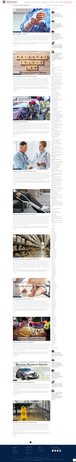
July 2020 (53, 293)
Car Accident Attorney (55, 92)
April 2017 (53, 332)
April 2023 (53, 247)
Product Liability (20, 224)
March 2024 (53, 231)
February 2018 (54, 318)
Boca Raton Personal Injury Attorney (57, 83)
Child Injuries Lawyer (55, 103)
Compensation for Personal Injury (25, 76)
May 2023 (53, 245)
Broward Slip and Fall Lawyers (27, 38)
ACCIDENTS (14, 380)
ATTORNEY (53, 71)
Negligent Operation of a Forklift (56, 164)
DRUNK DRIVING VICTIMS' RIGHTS (57, 114)
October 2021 (54, 272)
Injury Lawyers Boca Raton (56, 132)
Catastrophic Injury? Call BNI (23, 342)
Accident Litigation (34, 35)
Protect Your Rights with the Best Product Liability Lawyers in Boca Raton (57, 36)
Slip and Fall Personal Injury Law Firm (57, 202)
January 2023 (54, 251)
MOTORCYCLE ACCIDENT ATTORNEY (56, 156)
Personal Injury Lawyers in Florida (57, 187)
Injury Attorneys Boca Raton (17, 82)
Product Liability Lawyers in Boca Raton (57, 195)
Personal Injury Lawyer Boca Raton (22, 84)
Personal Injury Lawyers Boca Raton (44, 84)
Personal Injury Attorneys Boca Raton (31, 83)
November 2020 (54, 287)
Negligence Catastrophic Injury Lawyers (56, 159)
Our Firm (14, 449)
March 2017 (53, 333)
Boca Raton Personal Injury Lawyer (23, 37)
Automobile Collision (20, 122)
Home (49, 5)
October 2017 (54, 323)
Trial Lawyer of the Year (55, 211)
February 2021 (54, 283)
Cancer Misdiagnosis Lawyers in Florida (56, 89)
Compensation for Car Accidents (56, 107)
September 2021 (54, 273)
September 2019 (54, 305)
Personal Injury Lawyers (55, 182)
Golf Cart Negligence (55, 126)
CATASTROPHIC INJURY (16, 340)
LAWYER (53, 138)
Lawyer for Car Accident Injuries (56, 139)
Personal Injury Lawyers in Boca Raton (56, 185)
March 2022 (53, 265)
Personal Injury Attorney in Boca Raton (56, 171)
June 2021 (53, 277)
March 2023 (53, 248)
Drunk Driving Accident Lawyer (56, 111)
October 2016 (54, 340)
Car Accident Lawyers (55, 97)
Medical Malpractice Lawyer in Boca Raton (57, 149)
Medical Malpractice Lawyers (56, 150)
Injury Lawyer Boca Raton (26, 82)
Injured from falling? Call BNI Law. (25, 422)
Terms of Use (41, 449)
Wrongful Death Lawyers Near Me (57, 222)
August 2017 (53, 326)
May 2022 (53, 262)
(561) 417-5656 (56, 448)
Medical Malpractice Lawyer (56, 147)
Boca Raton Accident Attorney (17, 36)
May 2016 (53, 344)
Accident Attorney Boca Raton (26, 35)
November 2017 (54, 322)
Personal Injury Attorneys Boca (56, 173)
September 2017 (54, 325)
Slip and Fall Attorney (55, 200)
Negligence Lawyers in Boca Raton (57, 161)
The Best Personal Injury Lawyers (57, 203)
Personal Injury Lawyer (29, 178)
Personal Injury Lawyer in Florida (24, 214)
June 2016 (53, 343)
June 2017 (53, 329)
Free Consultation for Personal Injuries (56, 122)
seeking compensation (43, 39)
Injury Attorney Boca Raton (37, 38)
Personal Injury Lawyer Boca (56, 178)
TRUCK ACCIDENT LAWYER (56, 212)
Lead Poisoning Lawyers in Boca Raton (57, 144)
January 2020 (54, 301)
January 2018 (54, 319)
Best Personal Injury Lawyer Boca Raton (57, 78)
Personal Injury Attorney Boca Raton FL (19, 83)
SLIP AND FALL (15, 420)
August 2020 (54, 291)
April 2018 (53, 315)
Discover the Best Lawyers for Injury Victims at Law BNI (57, 46)
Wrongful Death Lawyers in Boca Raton (57, 220)
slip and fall (26, 129)
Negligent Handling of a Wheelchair (57, 162)
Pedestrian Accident (55, 168)
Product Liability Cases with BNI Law (26, 259)
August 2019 (53, 307)
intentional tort (25, 177)
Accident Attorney (33, 260)
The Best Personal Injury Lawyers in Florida (57, 205)
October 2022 (54, 255)
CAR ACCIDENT (54, 90)
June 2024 (53, 227)
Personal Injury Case (35, 127)
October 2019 (54, 304)
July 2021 (53, 276)
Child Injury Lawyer (54, 106)
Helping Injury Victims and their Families (56, 128)
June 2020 (53, 294)
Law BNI (44, 126)
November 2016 (54, 339)
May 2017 (53, 330)
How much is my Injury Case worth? (57, 131)
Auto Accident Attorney (34, 424)
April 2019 (53, 312)
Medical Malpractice (25, 39)
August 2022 (53, 258)
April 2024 (53, 230)
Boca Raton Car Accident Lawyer (57, 82)
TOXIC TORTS (54, 209)
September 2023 (54, 240)
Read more (14, 45)
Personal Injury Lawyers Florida (56, 183)
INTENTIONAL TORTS (55, 136)
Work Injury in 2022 (20, 34)
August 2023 (53, 241)
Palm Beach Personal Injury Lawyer (33, 39)
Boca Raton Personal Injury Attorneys (33, 124)
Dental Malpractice (54, 110)
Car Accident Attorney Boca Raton (24, 81)
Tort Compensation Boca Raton (56, 208)
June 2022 (53, 261)
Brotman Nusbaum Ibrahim (28, 125)
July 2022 (53, 259)
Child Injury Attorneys (55, 104)
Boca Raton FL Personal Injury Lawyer (29, 36)
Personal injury (23, 304)
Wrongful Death (54, 215)
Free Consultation (29, 452)
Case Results (15, 452)
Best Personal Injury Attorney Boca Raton (43, 35)
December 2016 (54, 337)
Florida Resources (29, 449)
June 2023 (53, 244)
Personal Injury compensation (42, 83)
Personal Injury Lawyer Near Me (33, 84)
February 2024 (54, 233)
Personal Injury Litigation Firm (25, 85)
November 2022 (54, 254)
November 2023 (54, 237)
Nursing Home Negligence (56, 165)
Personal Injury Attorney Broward (57, 169)
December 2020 (54, 286)
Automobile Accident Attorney (24, 382)
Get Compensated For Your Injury (57, 123)
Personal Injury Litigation (17, 85)
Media (14, 453)
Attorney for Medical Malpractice (57, 73)
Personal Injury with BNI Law (23, 299)
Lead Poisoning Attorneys (56, 142)
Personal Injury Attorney (43, 177)
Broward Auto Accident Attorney (18, 38)
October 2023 (54, 238)
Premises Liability (54, 192)
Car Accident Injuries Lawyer (56, 93)
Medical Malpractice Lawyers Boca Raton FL (57, 152)
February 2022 (54, 266)
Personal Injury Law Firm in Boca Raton (57, 175)
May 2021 (53, 279)
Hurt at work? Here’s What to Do (24, 171)
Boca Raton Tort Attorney (45, 37)
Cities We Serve (28, 453)
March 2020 (53, 298)
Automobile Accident (40, 384)
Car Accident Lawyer (55, 96)
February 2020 (54, 300)
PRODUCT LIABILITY (55, 193)
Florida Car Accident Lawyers (56, 118)
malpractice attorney (18, 39)
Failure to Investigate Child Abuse (57, 117)
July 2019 (53, 308)
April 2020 (53, 297)
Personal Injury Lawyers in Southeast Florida (57, 189)
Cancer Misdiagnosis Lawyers (56, 87)
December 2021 (54, 269)
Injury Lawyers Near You (55, 135)
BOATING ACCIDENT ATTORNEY (57, 79)
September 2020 (54, 290)
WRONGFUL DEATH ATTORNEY (57, 216)
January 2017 (54, 336)
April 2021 (53, 280)
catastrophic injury (22, 126)
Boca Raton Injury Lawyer (39, 36)
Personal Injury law (42, 127)
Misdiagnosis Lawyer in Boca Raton (57, 154)
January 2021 (54, 284)
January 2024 (54, 234)
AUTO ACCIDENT (15, 119)
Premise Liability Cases (34, 85)
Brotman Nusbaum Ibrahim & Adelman (56, 85)
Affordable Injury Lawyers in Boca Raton (57, 70)
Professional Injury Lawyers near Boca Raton (56, 197)
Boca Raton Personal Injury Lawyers (35, 37)
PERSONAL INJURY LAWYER (17, 74)
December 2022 (54, 252)
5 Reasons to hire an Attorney (25, 260)
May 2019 (53, 311)
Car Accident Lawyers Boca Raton (57, 99)
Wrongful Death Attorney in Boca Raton (57, 218)
